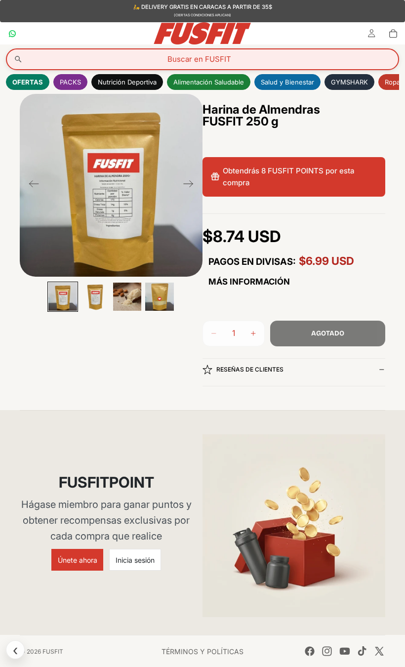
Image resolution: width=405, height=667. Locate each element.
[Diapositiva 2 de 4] (95, 297)
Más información (249, 282)
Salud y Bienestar (287, 82)
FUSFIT (52, 651)
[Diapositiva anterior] (31, 185)
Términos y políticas (202, 651)
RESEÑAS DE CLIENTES (250, 369)
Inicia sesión (135, 560)
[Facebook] (310, 651)
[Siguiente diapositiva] (191, 185)
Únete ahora (77, 560)
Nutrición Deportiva (127, 82)
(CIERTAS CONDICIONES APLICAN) (202, 15)
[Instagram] (327, 651)
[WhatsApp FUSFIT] (12, 33)
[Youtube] (345, 651)
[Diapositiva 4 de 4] (159, 297)
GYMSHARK (349, 82)
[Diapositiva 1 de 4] (62, 297)
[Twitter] (379, 651)
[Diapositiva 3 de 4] (127, 297)
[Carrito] (393, 33)
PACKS (70, 82)
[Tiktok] (362, 651)
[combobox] (202, 59)
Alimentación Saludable (208, 82)
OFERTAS (27, 82)
